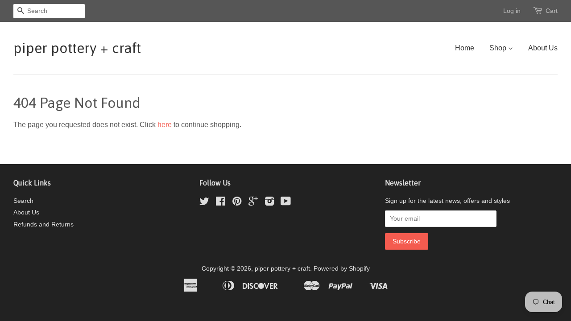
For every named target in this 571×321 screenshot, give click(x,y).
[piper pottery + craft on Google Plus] (253, 203)
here (164, 124)
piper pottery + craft (77, 48)
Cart (552, 10)
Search (23, 201)
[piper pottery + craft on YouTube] (286, 203)
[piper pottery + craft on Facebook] (220, 203)
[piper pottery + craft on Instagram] (269, 203)
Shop (498, 48)
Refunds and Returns (43, 224)
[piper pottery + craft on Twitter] (204, 203)
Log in (512, 10)
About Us (543, 48)
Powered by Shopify (342, 268)
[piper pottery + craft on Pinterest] (237, 203)
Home (464, 48)
